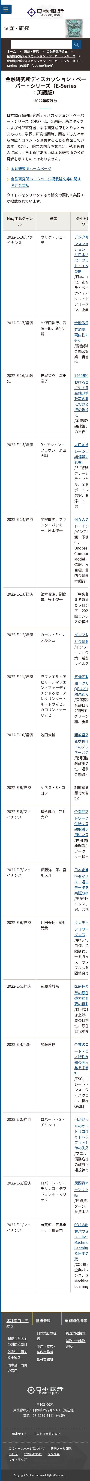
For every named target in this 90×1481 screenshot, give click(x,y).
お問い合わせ (33, 1454)
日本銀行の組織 (46, 1335)
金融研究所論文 (57, 51)
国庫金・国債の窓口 (17, 1368)
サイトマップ (18, 1459)
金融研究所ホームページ (31, 168)
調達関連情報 (75, 1332)
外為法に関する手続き (17, 1354)
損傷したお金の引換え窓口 (17, 1341)
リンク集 (54, 1454)
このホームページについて (27, 1448)
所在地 (68, 1409)
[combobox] (41, 44)
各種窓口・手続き (17, 1323)
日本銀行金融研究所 (46, 1434)
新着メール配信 (61, 1448)
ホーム (11, 51)
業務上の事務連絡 (75, 1343)
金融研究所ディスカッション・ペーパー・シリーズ (41, 56)
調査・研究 (31, 51)
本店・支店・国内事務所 (46, 1349)
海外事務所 (45, 1359)
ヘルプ (13, 1454)
